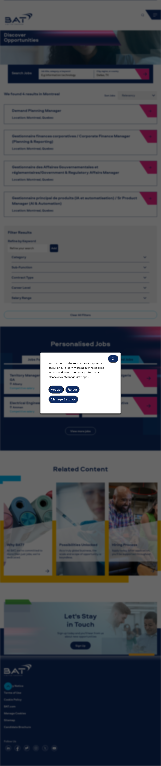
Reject (72, 389)
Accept (56, 389)
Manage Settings (63, 399)
